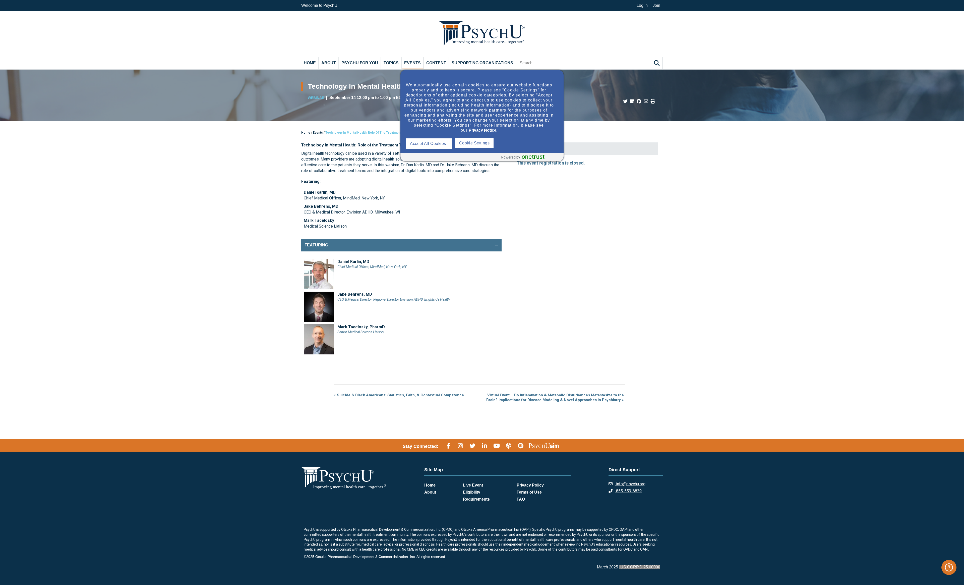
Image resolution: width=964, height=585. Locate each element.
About (328, 63)
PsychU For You (359, 63)
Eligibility (471, 492)
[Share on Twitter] (625, 101)
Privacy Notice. (483, 130)
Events (412, 63)
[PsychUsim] (543, 445)
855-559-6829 (628, 491)
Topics (391, 63)
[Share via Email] (646, 101)
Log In (642, 5)
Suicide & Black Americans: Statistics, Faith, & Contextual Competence (399, 395)
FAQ (521, 499)
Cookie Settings (524, 143)
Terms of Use (529, 492)
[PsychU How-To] (948, 567)
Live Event (473, 485)
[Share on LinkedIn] (632, 101)
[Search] (657, 63)
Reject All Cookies (477, 143)
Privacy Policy (530, 485)
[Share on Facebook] (639, 101)
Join (656, 5)
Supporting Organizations (482, 63)
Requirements (476, 499)
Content (436, 63)
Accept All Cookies (429, 143)
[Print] (653, 101)
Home (310, 63)
